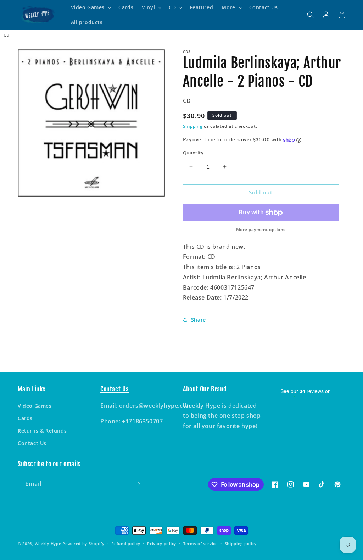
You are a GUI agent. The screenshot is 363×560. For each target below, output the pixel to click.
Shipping (193, 126)
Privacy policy (161, 543)
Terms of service (200, 543)
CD (6, 35)
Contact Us (32, 443)
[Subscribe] (137, 484)
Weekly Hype (48, 543)
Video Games (35, 405)
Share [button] (198, 319)
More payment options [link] (261, 229)
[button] (91, 7)
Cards (25, 418)
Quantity (193, 152)
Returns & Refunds (42, 430)
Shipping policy (241, 543)
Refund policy (125, 543)
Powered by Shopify (83, 543)
